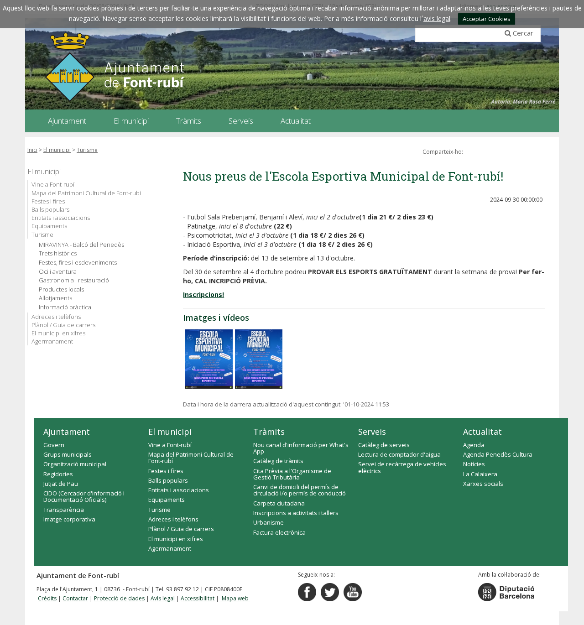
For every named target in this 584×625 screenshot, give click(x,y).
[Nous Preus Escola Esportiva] (209, 359)
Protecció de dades (119, 598)
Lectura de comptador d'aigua (399, 454)
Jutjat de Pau (60, 483)
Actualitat (482, 431)
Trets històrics (58, 253)
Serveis (372, 431)
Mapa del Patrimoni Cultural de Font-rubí (86, 193)
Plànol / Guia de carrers (63, 325)
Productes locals (61, 289)
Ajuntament (66, 431)
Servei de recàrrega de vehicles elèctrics (402, 467)
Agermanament (52, 341)
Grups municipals (67, 454)
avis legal (436, 18)
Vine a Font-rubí (52, 184)
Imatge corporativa (69, 519)
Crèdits (47, 598)
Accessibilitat (197, 598)
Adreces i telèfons (56, 316)
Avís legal (163, 598)
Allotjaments (55, 298)
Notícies (474, 464)
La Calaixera (480, 474)
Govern (53, 445)
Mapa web (235, 598)
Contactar (75, 598)
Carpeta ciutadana (279, 503)
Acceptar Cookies (487, 19)
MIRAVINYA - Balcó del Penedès (81, 245)
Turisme (87, 150)
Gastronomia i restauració (74, 280)
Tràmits (269, 431)
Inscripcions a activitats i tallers (296, 513)
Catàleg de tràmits (278, 461)
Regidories (58, 474)
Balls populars (50, 209)
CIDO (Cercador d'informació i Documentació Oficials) (84, 496)
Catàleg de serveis (384, 445)
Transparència (63, 509)
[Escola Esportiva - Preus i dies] (258, 359)
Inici (32, 150)
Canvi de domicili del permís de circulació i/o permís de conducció (299, 490)
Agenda (474, 445)
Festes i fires (48, 201)
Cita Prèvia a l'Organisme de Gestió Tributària (292, 474)
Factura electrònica (279, 532)
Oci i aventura (58, 272)
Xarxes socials (483, 483)
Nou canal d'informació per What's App (301, 448)
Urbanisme (268, 522)
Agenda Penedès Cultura (497, 454)
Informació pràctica (65, 307)
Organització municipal (74, 464)
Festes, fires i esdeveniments (78, 262)
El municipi (57, 150)
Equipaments (49, 226)
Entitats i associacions (60, 218)
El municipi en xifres (58, 333)
